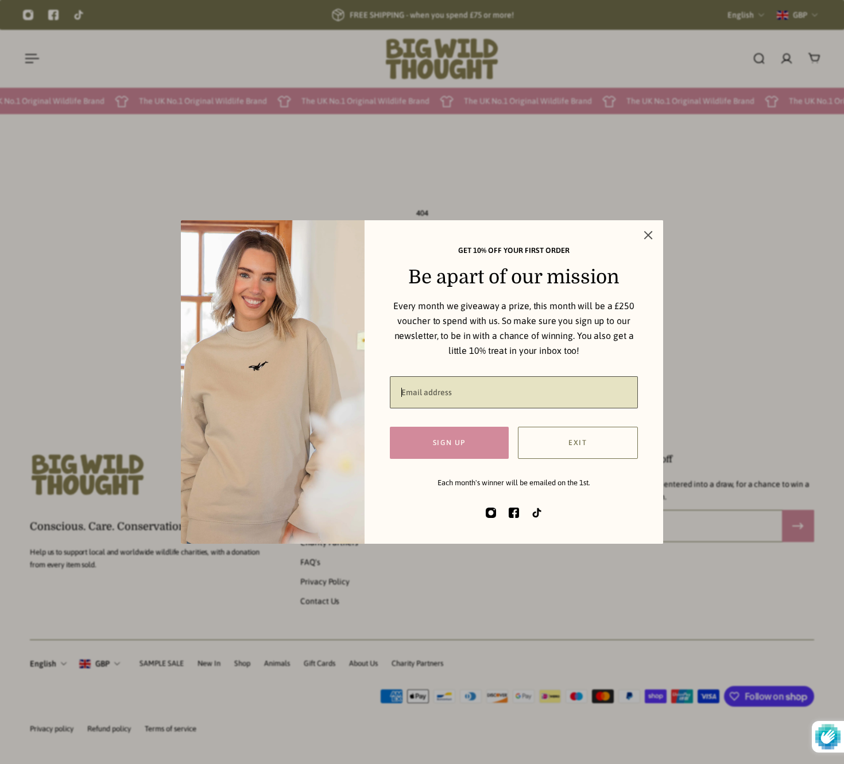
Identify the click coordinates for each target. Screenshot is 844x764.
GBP (102, 663)
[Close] (648, 235)
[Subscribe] (798, 526)
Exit (577, 442)
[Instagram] (28, 15)
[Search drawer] (759, 58)
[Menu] (29, 58)
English (43, 663)
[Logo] (441, 59)
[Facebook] (53, 15)
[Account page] (786, 58)
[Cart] (814, 58)
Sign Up (449, 442)
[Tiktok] (78, 15)
